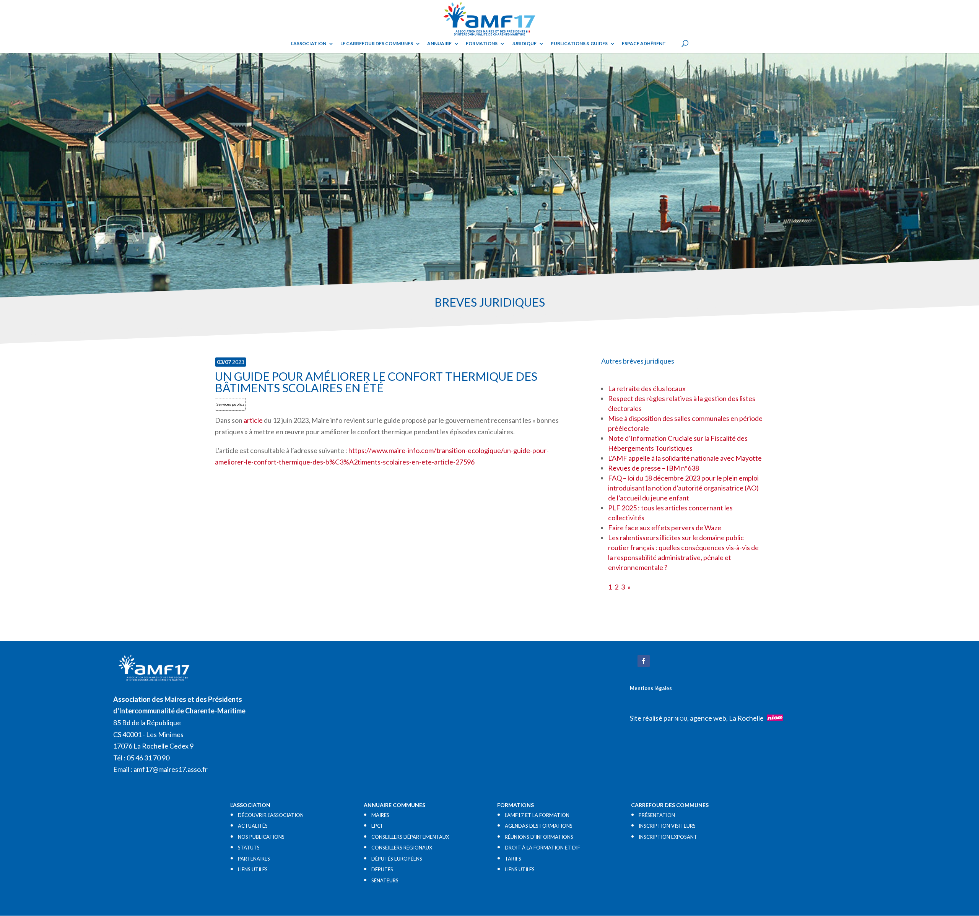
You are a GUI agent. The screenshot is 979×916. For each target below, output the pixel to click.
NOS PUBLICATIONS (261, 837)
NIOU (681, 719)
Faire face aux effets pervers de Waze (664, 527)
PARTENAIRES (254, 859)
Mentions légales (651, 688)
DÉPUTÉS (382, 869)
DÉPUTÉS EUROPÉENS (396, 859)
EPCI (376, 826)
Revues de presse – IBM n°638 (653, 468)
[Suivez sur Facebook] (643, 661)
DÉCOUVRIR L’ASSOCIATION (271, 815)
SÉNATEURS (384, 880)
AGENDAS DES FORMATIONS (538, 826)
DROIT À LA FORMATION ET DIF (542, 848)
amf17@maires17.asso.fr (170, 769)
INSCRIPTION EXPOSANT (668, 837)
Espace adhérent (644, 43)
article (253, 420)
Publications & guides (579, 43)
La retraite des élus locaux (647, 388)
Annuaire (439, 43)
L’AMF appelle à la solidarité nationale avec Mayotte (685, 458)
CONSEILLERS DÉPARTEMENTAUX (410, 837)
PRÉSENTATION (657, 815)
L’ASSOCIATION (308, 43)
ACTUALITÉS (253, 826)
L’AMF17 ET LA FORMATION (537, 815)
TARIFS (513, 859)
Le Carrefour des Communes (376, 43)
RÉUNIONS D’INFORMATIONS (539, 837)
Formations (482, 43)
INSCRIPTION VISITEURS (667, 826)
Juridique (524, 43)
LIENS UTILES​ (253, 869)
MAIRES (380, 815)
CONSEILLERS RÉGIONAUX (401, 848)
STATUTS (249, 848)
